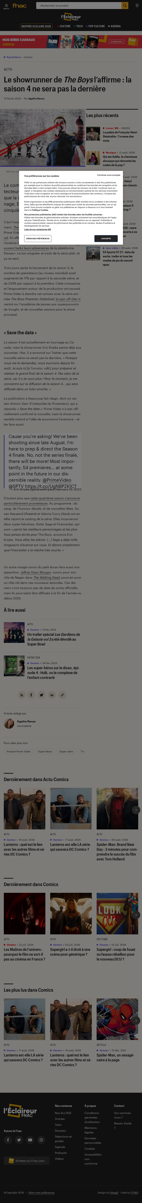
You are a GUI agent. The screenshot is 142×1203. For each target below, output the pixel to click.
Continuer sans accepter (108, 175)
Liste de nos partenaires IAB (37, 229)
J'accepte (106, 239)
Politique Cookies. (39, 210)
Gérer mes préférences (38, 239)
